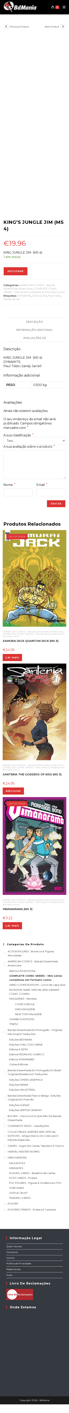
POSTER (13, 1203)
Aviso (9, 1275)
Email (41, 485)
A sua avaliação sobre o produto (29, 446)
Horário (10, 1257)
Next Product (52, 26)
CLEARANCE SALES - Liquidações (28, 1125)
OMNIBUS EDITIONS (21, 1019)
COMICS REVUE (25, 1004)
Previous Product (19, 26)
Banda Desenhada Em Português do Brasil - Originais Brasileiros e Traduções (35, 1072)
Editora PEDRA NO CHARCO (26, 1054)
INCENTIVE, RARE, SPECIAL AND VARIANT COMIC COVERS (34, 991)
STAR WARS (16, 1187)
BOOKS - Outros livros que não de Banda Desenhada (34, 1118)
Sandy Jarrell (11, 299)
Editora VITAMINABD (21, 1059)
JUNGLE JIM (39, 295)
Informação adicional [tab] (34, 330)
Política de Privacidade (18, 1263)
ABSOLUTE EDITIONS (22, 970)
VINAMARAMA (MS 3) (17, 909)
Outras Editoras (18, 1064)
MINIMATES (16, 1168)
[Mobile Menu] (63, 7)
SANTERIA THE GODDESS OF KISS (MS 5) (32, 774)
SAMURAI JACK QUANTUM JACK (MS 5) (30, 641)
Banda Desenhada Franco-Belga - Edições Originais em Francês (34, 1097)
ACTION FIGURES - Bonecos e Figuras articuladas (31, 953)
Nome (9, 485)
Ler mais (12, 657)
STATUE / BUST (18, 1192)
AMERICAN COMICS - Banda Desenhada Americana (33, 631)
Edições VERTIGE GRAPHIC (25, 1110)
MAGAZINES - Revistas (23, 998)
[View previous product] (6, 26)
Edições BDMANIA (20, 1039)
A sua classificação (18, 435)
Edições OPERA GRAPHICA (26, 1079)
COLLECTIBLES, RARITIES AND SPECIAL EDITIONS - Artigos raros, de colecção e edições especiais (33, 1135)
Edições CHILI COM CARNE (26, 1044)
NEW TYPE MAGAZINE (28, 1014)
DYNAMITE (24, 295)
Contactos (12, 1252)
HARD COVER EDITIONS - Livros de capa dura (37, 984)
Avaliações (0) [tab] (34, 338)
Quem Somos (14, 1246)
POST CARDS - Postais (23, 1177)
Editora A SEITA (18, 1049)
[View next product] (63, 26)
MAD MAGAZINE (25, 1009)
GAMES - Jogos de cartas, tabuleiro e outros (36, 1145)
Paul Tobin (54, 295)
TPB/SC (14, 1024)
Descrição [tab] (34, 322)
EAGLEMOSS (17, 1163)
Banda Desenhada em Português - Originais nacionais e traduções (35, 1031)
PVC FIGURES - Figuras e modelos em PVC (35, 1182)
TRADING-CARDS (20, 1197)
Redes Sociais (13, 1269)
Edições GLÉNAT (19, 1105)
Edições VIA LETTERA (22, 1089)
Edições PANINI (18, 1084)
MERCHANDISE (17, 1157)
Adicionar (15, 271)
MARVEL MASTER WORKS (24, 1151)
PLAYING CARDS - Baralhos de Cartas (32, 1173)
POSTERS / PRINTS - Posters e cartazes (32, 1209)
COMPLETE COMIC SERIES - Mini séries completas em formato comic (34, 635)
